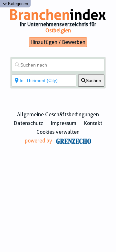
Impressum (63, 123)
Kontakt (93, 123)
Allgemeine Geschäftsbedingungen (58, 114)
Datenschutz (28, 123)
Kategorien (17, 3)
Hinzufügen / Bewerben (58, 42)
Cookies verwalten (58, 132)
